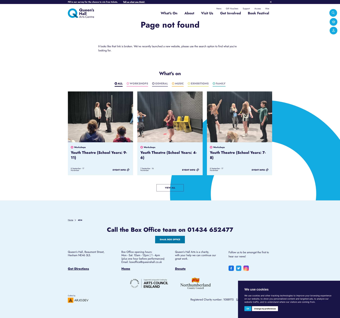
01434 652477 (210, 229)
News (218, 8)
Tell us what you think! (134, 1)
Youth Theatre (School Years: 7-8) (238, 155)
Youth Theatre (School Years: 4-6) (168, 155)
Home (125, 268)
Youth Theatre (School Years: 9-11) (99, 155)
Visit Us (207, 13)
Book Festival (258, 13)
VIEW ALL (170, 187)
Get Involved (230, 13)
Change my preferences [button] (265, 309)
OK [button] (247, 309)
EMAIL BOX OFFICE (170, 239)
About (189, 13)
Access (257, 8)
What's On (169, 13)
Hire (267, 8)
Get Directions (78, 268)
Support (246, 8)
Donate (180, 268)
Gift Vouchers (232, 8)
